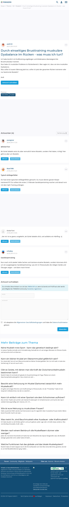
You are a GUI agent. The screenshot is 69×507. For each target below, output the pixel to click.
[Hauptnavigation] (66, 2)
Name (3, 294)
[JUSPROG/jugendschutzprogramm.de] (57, 468)
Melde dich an (32, 287)
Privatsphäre (64, 496)
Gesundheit (5, 94)
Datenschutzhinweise (59, 322)
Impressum (48, 496)
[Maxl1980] (4, 169)
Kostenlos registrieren (34, 289)
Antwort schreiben (9, 83)
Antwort (5, 300)
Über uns (44, 461)
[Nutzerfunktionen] (61, 2)
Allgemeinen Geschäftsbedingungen (29, 322)
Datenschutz (56, 496)
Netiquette (29, 461)
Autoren (50, 461)
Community (13, 461)
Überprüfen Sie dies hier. (40, 489)
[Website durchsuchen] (57, 2)
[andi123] (4, 45)
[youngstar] (4, 141)
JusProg (65, 478)
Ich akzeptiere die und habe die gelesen (35, 323)
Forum (3, 6)
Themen (8, 6)
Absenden (63, 329)
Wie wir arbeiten (59, 461)
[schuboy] (4, 252)
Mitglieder (21, 461)
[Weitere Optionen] (66, 45)
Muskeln (18, 6)
